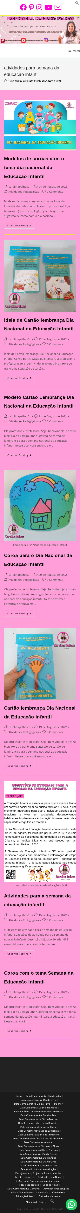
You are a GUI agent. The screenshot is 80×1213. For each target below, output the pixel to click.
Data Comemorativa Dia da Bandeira (38, 1123)
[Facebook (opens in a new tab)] (23, 7)
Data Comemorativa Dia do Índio (43, 1096)
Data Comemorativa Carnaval (23, 1188)
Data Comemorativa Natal (38, 1142)
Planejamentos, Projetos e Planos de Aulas (38, 1173)
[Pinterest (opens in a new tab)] (31, 7)
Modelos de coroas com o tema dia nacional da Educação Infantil (34, 167)
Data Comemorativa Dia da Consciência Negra (38, 1138)
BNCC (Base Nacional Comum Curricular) (38, 1181)
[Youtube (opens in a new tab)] (48, 7)
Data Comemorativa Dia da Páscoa (38, 1154)
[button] (71, 1204)
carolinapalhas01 (20, 186)
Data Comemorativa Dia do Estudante (38, 1130)
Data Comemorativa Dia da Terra (32, 1103)
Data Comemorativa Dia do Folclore (38, 1119)
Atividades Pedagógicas (24, 191)
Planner (58, 1103)
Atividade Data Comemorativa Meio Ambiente (38, 1111)
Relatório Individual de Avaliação (38, 1169)
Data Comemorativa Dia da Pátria (38, 1127)
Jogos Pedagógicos (29, 1184)
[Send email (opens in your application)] (57, 7)
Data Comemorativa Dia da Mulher (38, 1165)
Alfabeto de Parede (36, 1202)
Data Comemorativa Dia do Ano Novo (38, 1146)
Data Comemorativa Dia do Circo (38, 1161)
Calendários (58, 1192)
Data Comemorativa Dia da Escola (29, 1192)
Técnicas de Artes (24, 1177)
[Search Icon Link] (52, 1202)
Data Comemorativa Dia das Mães (38, 1107)
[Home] (5, 80)
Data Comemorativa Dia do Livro (38, 1100)
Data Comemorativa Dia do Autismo (38, 1150)
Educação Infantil (25, 1196)
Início (19, 1096)
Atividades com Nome (50, 1177)
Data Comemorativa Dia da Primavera (38, 1134)
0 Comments (55, 191)
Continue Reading (21, 226)
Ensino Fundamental (49, 1196)
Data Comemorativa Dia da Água (38, 1157)
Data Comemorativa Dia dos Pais (38, 1115)
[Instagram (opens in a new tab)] (39, 7)
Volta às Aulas (50, 1184)
